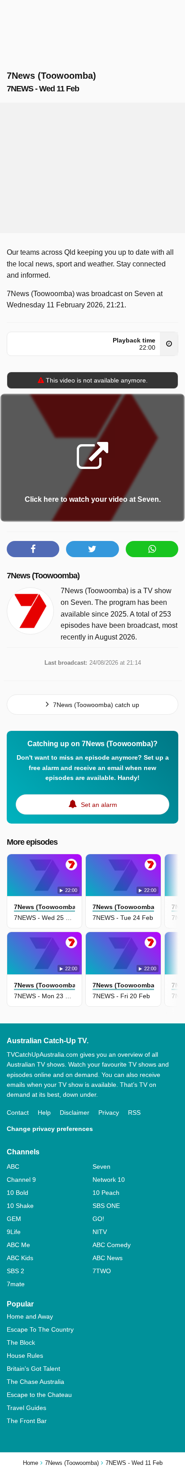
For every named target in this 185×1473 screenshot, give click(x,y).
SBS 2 (15, 1271)
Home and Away (30, 1316)
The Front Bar (27, 1420)
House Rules (25, 1355)
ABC (13, 1166)
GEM (14, 1218)
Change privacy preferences (50, 1128)
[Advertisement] (92, 168)
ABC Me (18, 1244)
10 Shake (20, 1205)
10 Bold (17, 1192)
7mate (16, 1284)
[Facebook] (33, 549)
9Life (14, 1231)
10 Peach (105, 1192)
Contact (18, 1112)
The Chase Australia (35, 1381)
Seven (101, 1166)
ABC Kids (20, 1257)
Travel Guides (26, 1407)
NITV (99, 1231)
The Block (21, 1342)
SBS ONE (106, 1205)
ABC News (107, 1257)
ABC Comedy (111, 1244)
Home (30, 1462)
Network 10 (108, 1179)
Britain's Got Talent (33, 1368)
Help (44, 1112)
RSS (134, 1112)
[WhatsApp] (152, 549)
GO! (98, 1218)
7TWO (101, 1271)
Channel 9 (21, 1179)
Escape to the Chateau (39, 1394)
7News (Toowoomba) (43, 575)
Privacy (108, 1112)
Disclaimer (74, 1112)
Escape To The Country (40, 1329)
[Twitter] (92, 549)
